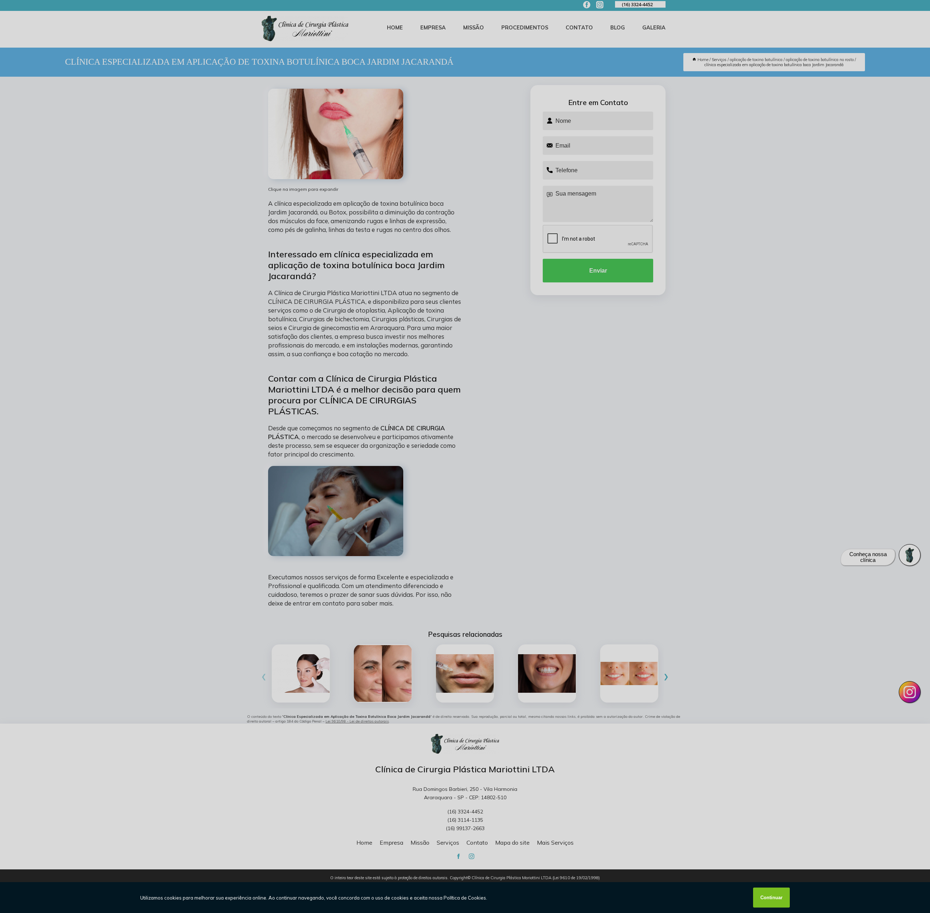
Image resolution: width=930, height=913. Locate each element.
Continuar (771, 897)
